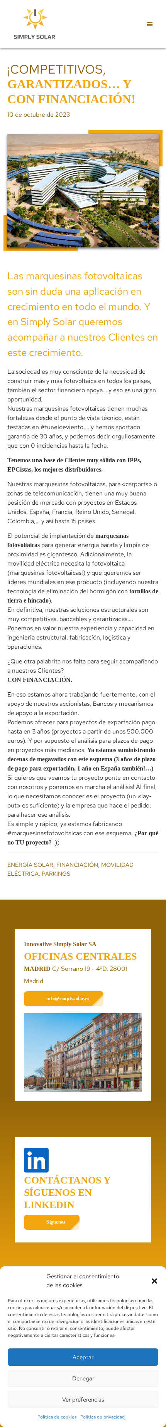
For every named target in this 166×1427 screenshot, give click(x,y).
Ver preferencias (83, 1399)
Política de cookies (56, 1417)
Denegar (83, 1378)
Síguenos (56, 1222)
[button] (154, 1281)
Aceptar (83, 1357)
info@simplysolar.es (67, 998)
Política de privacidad (102, 1417)
